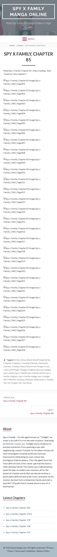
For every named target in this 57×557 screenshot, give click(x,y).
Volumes (29, 379)
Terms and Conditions (25, 551)
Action (17, 359)
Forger (40, 366)
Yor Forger (12, 382)
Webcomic (39, 379)
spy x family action (36, 373)
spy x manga (43, 376)
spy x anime (8, 373)
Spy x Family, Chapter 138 (18, 526)
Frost (46, 366)
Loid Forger (13, 369)
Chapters (16, 363)
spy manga (45, 369)
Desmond (42, 363)
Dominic (7, 366)
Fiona (22, 366)
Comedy (25, 363)
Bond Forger (38, 359)
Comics (20, 45)
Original (31, 369)
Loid (5, 369)
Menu (31, 39)
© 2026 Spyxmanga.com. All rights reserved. (24, 547)
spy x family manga (28, 376)
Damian (33, 363)
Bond (29, 359)
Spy (38, 369)
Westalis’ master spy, (15, 443)
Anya (23, 359)
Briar (47, 359)
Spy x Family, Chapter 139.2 (19, 514)
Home (12, 45)
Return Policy (43, 551)
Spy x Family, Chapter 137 (18, 532)
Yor (5, 382)
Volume (20, 379)
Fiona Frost (30, 366)
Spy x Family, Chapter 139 (18, 520)
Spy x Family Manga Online (28, 11)
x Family (49, 379)
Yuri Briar (27, 382)
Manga (23, 369)
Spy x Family (21, 373)
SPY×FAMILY (9, 379)
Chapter (7, 363)
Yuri (20, 382)
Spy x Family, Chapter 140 (18, 507)
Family (15, 366)
